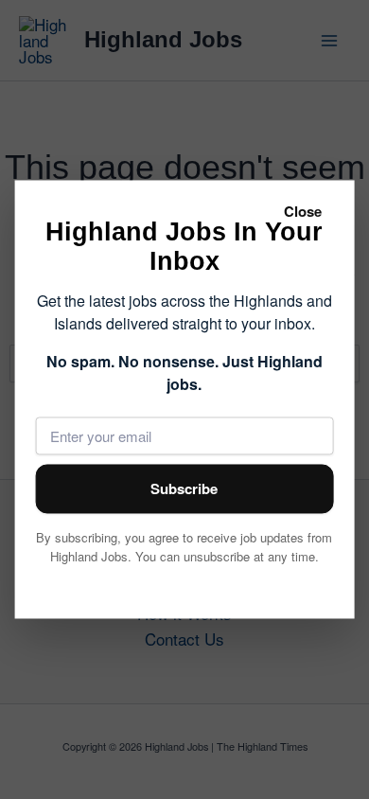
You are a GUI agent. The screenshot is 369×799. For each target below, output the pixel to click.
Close (303, 211)
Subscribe (184, 489)
